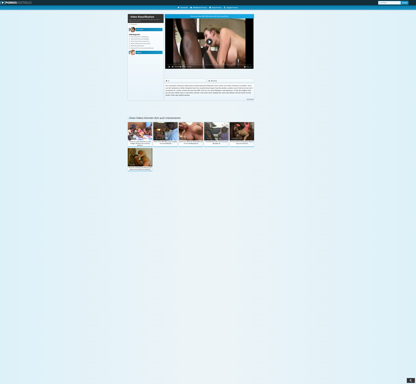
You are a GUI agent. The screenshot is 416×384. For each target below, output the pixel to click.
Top (411, 381)
